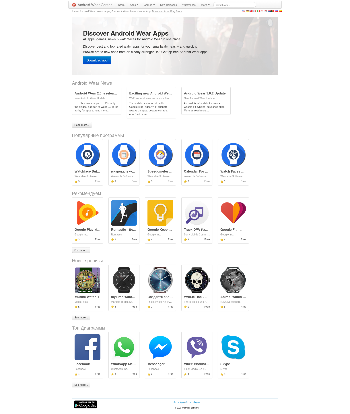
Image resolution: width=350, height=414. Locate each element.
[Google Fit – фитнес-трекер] (233, 212)
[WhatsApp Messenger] (124, 347)
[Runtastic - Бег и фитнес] (124, 212)
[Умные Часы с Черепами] (197, 279)
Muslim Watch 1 (87, 296)
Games (148, 5)
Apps (133, 5)
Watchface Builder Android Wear (100, 171)
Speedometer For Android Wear (172, 171)
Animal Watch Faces (236, 296)
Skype (225, 363)
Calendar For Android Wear (205, 171)
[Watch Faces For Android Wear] (233, 154)
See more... (81, 250)
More (204, 5)
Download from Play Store (167, 11)
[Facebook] (87, 347)
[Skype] (233, 347)
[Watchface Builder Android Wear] (87, 154)
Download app (97, 60)
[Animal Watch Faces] (233, 279)
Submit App (179, 402)
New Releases (168, 5)
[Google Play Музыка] (87, 212)
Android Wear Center (95, 4)
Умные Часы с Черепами (204, 296)
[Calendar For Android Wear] (197, 154)
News (121, 5)
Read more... (82, 125)
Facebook (82, 363)
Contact (188, 402)
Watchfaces (189, 5)
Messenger (156, 363)
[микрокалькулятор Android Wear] (124, 154)
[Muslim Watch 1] (87, 279)
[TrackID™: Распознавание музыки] (197, 212)
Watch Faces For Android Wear (244, 171)
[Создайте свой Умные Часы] (160, 279)
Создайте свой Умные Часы (170, 296)
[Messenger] (160, 347)
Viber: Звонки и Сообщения (206, 363)
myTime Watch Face (126, 296)
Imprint (197, 402)
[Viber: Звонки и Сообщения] (197, 347)
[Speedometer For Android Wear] (160, 154)
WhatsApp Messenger (128, 363)
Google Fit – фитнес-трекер (242, 229)
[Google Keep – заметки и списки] (160, 212)
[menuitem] (121, 4)
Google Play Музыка (91, 229)
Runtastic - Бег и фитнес (131, 229)
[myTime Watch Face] (124, 279)
